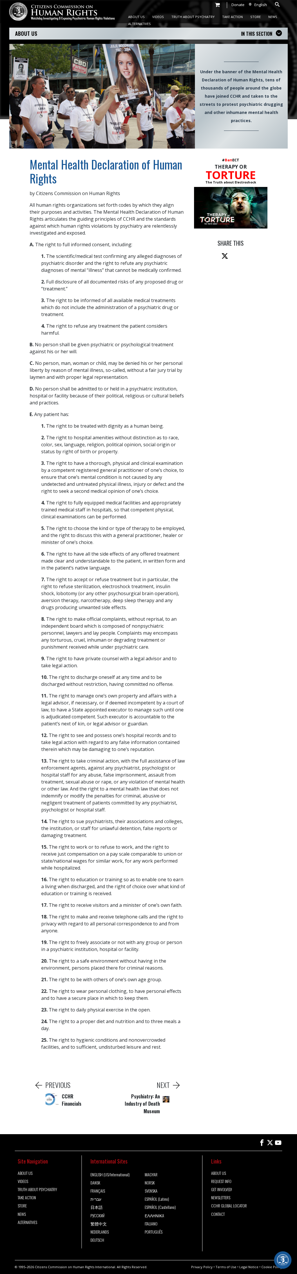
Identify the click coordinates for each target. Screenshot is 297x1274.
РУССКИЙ (97, 1215)
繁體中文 (98, 1223)
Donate (238, 4)
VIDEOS (158, 17)
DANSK (95, 1182)
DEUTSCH (97, 1240)
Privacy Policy (202, 1267)
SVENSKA (151, 1190)
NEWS (272, 17)
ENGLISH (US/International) (110, 1174)
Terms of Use (225, 1267)
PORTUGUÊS (153, 1231)
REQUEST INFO (221, 1181)
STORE (255, 17)
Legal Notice (248, 1267)
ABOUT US (136, 17)
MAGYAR (151, 1174)
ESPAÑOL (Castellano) (160, 1207)
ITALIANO (151, 1223)
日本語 (96, 1207)
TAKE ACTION (232, 17)
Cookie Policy (271, 1267)
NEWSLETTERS (220, 1197)
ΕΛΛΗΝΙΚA (154, 1215)
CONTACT (218, 1214)
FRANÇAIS (97, 1190)
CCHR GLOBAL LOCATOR (229, 1205)
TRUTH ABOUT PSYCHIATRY (193, 17)
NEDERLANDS (99, 1231)
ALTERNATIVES (139, 24)
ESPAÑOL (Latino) (157, 1199)
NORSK (150, 1182)
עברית (95, 1199)
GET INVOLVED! (221, 1189)
